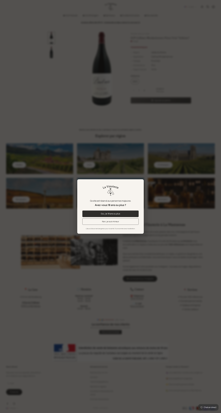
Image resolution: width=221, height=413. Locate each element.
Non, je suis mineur (110, 221)
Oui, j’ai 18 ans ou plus (110, 213)
